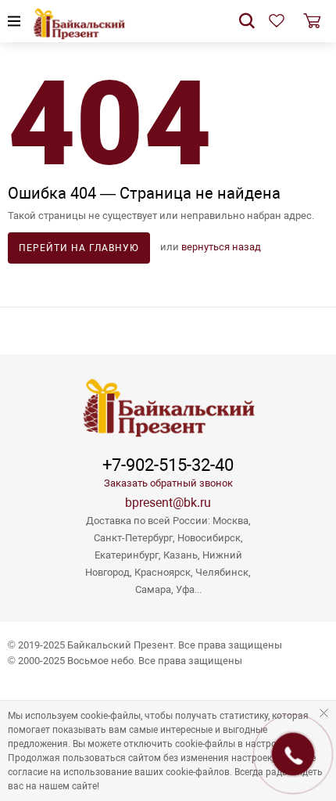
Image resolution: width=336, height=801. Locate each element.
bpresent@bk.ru (168, 502)
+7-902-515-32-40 (168, 465)
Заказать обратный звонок (168, 483)
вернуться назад (221, 247)
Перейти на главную (79, 247)
